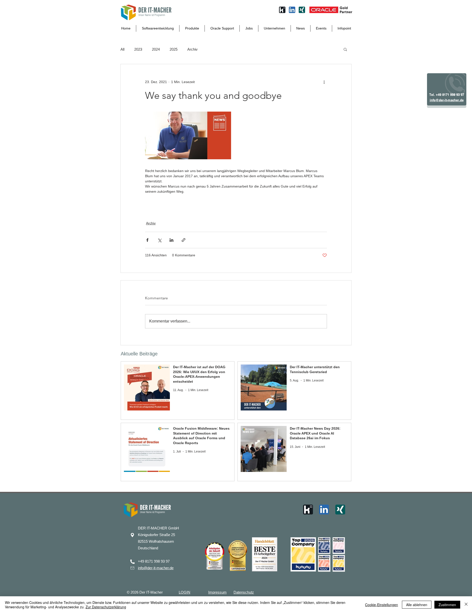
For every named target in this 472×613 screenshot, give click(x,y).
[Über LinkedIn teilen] (171, 240)
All (122, 49)
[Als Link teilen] (183, 240)
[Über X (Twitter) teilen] (159, 240)
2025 (173, 49)
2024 (156, 49)
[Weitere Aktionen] (324, 82)
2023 (138, 49)
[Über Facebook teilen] (147, 240)
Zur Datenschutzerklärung (106, 606)
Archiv (192, 49)
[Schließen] (466, 604)
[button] (345, 49)
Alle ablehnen (416, 604)
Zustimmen (447, 604)
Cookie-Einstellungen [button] (381, 604)
